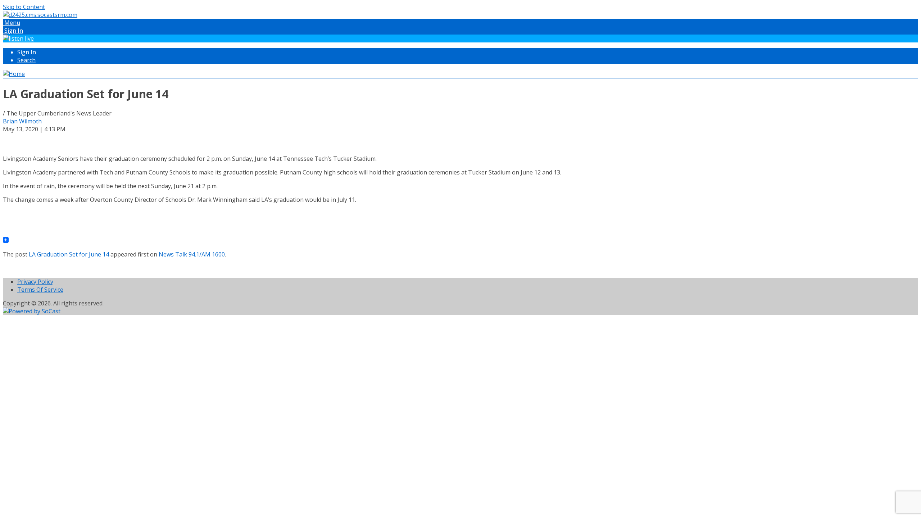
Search (26, 60)
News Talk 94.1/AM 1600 (192, 254)
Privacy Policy (35, 282)
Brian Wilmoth (22, 121)
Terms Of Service (40, 290)
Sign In (26, 52)
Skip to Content (24, 7)
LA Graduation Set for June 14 (69, 254)
